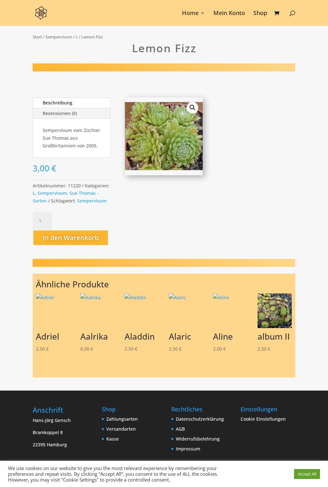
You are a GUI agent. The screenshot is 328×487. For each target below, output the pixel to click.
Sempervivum (58, 37)
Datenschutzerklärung (200, 419)
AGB (180, 429)
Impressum (188, 449)
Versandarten (121, 429)
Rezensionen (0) (60, 113)
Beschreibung (57, 103)
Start (37, 37)
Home (190, 14)
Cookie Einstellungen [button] (263, 419)
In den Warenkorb (71, 237)
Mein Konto (229, 14)
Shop (260, 14)
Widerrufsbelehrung (198, 439)
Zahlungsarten (122, 419)
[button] (192, 107)
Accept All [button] (307, 474)
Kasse (112, 439)
